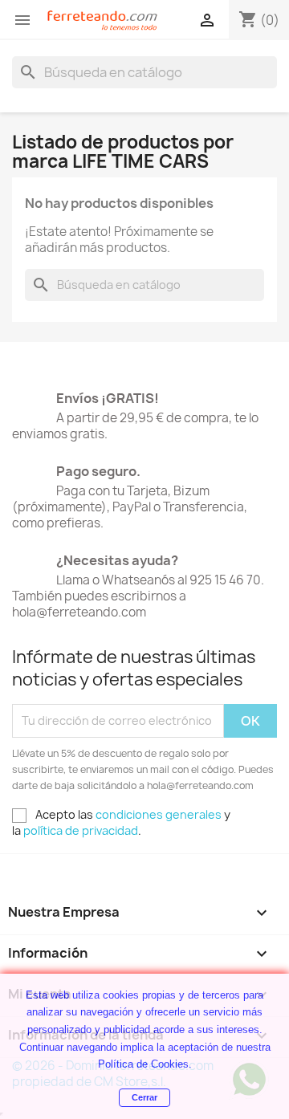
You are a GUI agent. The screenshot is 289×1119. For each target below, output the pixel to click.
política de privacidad (80, 830)
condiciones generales (159, 814)
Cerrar (144, 1097)
